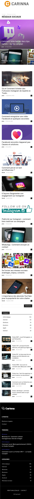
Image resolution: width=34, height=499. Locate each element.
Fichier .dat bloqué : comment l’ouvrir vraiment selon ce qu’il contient (20, 392)
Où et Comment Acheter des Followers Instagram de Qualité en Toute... (16, 90)
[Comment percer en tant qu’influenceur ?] (17, 158)
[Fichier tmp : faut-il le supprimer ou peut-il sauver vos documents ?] (6, 376)
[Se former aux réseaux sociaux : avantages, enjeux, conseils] (17, 260)
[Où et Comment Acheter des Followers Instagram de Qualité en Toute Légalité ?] (17, 78)
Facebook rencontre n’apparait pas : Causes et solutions (16, 143)
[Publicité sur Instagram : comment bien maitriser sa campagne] (17, 209)
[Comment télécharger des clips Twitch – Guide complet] (17, 34)
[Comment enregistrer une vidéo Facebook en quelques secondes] (17, 106)
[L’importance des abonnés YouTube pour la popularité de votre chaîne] (17, 286)
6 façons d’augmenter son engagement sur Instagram (13, 194)
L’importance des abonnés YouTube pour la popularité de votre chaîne (17, 297)
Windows (4, 434)
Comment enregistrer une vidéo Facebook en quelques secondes (15, 117)
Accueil (3, 14)
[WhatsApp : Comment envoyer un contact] (13, 59)
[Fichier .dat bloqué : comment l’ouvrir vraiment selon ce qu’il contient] (6, 393)
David (3, 172)
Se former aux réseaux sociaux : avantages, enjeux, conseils (15, 271)
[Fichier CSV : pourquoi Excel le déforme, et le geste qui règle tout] (6, 348)
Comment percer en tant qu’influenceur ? (12, 169)
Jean (3, 47)
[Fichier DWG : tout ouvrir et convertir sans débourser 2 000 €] (6, 367)
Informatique (6, 442)
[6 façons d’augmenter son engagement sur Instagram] (17, 183)
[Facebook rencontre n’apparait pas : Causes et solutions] (17, 132)
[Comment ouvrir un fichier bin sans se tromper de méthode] (6, 384)
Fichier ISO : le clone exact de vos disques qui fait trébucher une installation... (21, 356)
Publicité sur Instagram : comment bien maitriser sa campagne (16, 220)
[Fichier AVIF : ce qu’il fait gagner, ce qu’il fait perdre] (6, 339)
